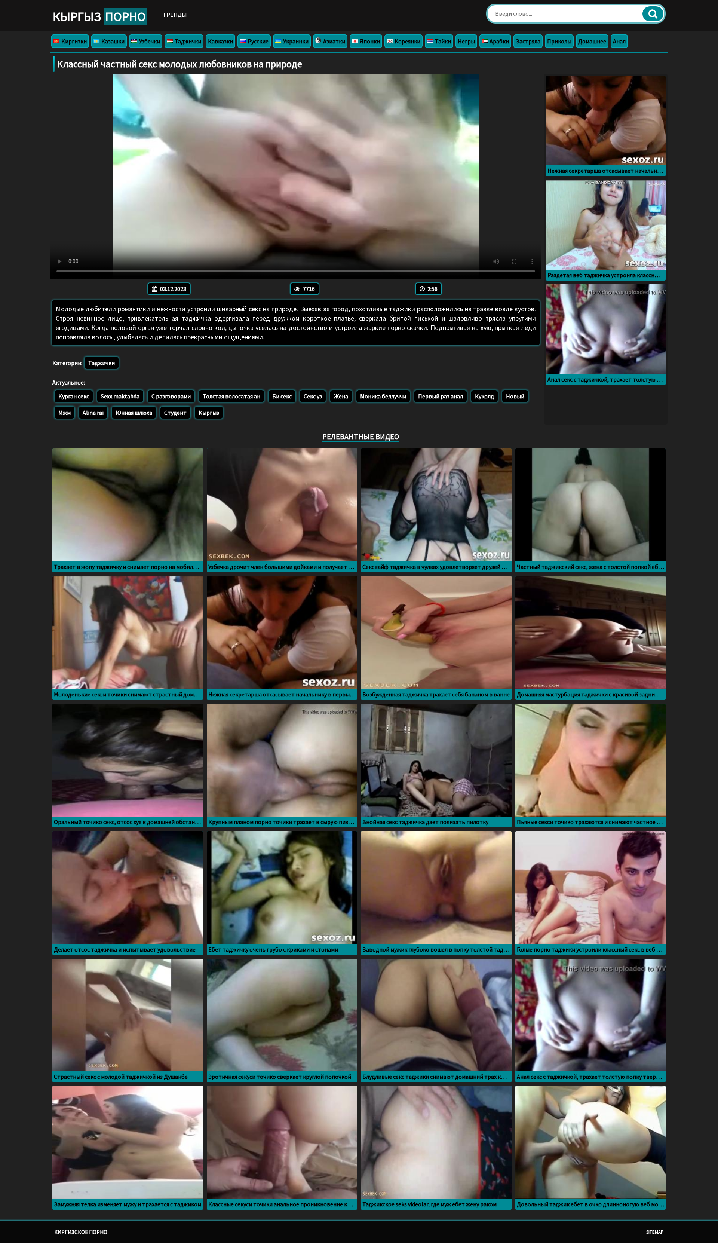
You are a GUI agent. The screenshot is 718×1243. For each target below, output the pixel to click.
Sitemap (655, 1232)
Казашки (112, 41)
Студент (175, 412)
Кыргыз (99, 16)
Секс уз (313, 396)
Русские (257, 41)
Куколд (484, 396)
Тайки (442, 41)
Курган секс (73, 396)
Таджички (187, 41)
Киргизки (73, 41)
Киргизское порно (80, 1232)
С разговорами (171, 396)
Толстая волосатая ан (231, 396)
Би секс (282, 396)
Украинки (295, 41)
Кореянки (406, 41)
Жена (341, 396)
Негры (466, 41)
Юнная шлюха (134, 412)
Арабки (498, 41)
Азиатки (333, 41)
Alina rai (93, 412)
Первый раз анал (440, 396)
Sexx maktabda (120, 396)
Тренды (175, 14)
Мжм (64, 412)
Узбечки (149, 41)
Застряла (528, 41)
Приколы (559, 41)
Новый (515, 396)
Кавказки (220, 41)
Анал (619, 41)
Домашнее (592, 41)
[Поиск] (652, 13)
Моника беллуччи (383, 396)
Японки (369, 41)
